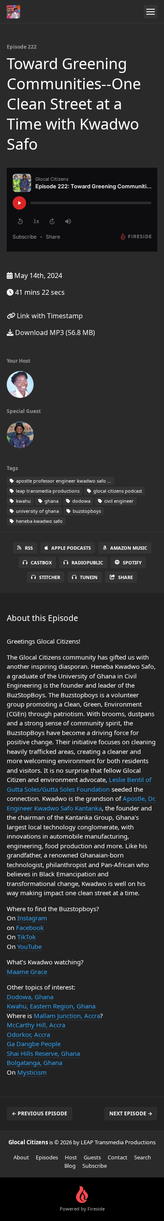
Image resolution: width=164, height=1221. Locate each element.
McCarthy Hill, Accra (36, 1025)
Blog (70, 1165)
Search (142, 1157)
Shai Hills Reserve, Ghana (43, 1053)
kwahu (23, 501)
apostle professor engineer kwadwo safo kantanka (64, 481)
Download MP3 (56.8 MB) (54, 332)
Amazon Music (128, 548)
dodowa (80, 501)
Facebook (30, 927)
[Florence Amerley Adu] (20, 386)
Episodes (47, 1157)
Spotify (132, 562)
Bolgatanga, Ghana (34, 1062)
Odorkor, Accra (28, 1034)
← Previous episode (39, 1113)
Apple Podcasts (71, 548)
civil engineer (118, 501)
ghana (50, 501)
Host (71, 1157)
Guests (92, 1157)
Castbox (41, 562)
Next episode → (130, 1113)
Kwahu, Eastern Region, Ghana (51, 1006)
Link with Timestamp (49, 315)
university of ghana (37, 511)
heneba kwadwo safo (39, 521)
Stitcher (49, 577)
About (21, 1157)
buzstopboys (86, 511)
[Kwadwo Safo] (20, 436)
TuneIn (89, 577)
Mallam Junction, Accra (67, 1015)
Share (125, 577)
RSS (29, 548)
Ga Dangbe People (34, 1043)
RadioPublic (87, 562)
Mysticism (32, 1072)
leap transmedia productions (47, 491)
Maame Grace (27, 971)
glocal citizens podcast (117, 491)
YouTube (29, 946)
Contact (117, 1157)
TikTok (26, 937)
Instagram (32, 918)
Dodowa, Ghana (30, 996)
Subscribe (94, 1165)
